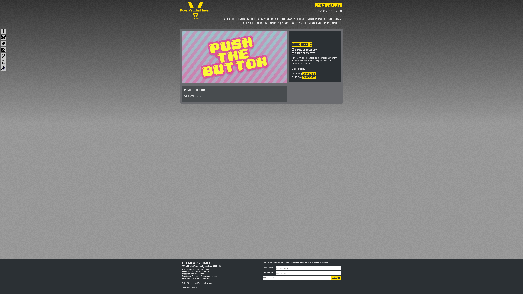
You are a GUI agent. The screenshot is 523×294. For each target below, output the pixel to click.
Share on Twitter (305, 53)
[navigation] (277, 21)
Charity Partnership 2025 (324, 19)
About (233, 19)
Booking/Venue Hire (292, 19)
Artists (275, 23)
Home (223, 19)
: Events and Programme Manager (200, 276)
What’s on (246, 19)
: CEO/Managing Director (197, 271)
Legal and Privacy (189, 288)
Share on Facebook (306, 50)
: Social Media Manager (195, 278)
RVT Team (296, 23)
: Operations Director (194, 274)
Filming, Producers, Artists (323, 23)
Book (302, 44)
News (285, 23)
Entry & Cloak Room (254, 23)
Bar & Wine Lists (266, 19)
